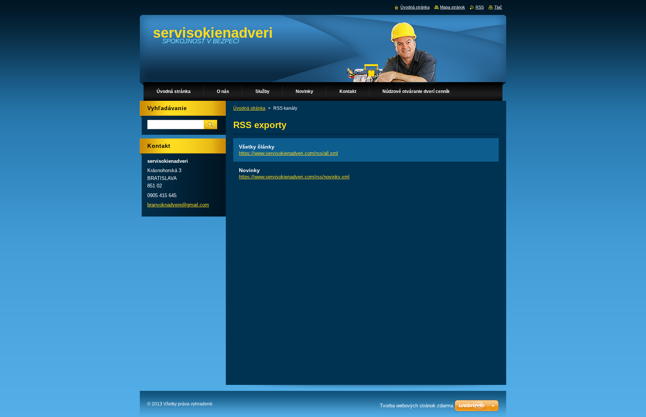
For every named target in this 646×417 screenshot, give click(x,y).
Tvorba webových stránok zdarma (416, 405)
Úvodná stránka (249, 108)
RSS (480, 7)
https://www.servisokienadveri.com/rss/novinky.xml (294, 177)
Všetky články (256, 147)
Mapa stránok (452, 7)
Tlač (498, 7)
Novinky (249, 170)
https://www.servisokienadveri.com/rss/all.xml (288, 153)
